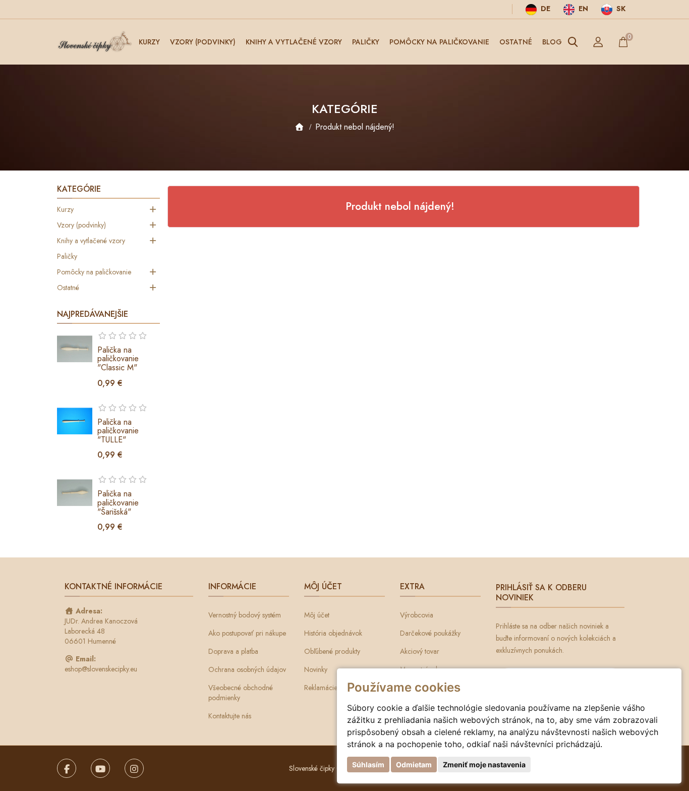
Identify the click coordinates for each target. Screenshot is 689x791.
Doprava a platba (233, 651)
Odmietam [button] (414, 764)
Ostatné (515, 42)
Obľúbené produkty (332, 651)
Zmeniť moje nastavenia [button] (484, 764)
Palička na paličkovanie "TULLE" (118, 430)
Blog (552, 42)
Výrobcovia (416, 615)
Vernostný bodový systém (244, 615)
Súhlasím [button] (368, 764)
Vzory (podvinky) (203, 42)
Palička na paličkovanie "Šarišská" (118, 502)
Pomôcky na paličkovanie (439, 42)
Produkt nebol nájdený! (354, 127)
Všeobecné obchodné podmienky (240, 693)
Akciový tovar (419, 651)
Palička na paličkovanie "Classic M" (118, 358)
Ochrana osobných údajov (247, 669)
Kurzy (149, 42)
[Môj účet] (598, 41)
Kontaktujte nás (229, 716)
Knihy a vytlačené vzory (294, 42)
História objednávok (333, 633)
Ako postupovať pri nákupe (247, 633)
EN (582, 9)
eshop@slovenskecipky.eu (101, 669)
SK (619, 9)
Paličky (365, 42)
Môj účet (316, 615)
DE (544, 9)
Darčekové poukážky (430, 633)
